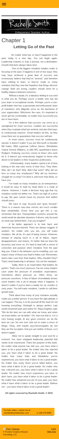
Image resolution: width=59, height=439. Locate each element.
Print (8, 429)
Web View (51, 432)
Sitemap (15, 429)
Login (53, 429)
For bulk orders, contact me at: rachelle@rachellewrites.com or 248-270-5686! (27, 411)
